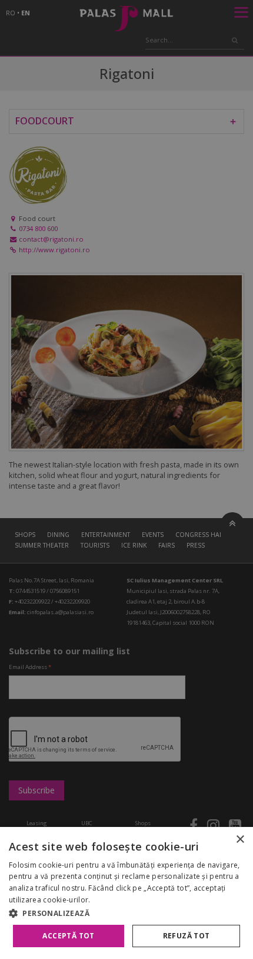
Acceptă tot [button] (68, 936)
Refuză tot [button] (186, 936)
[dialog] (126, 893)
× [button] (239, 839)
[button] (126, 913)
